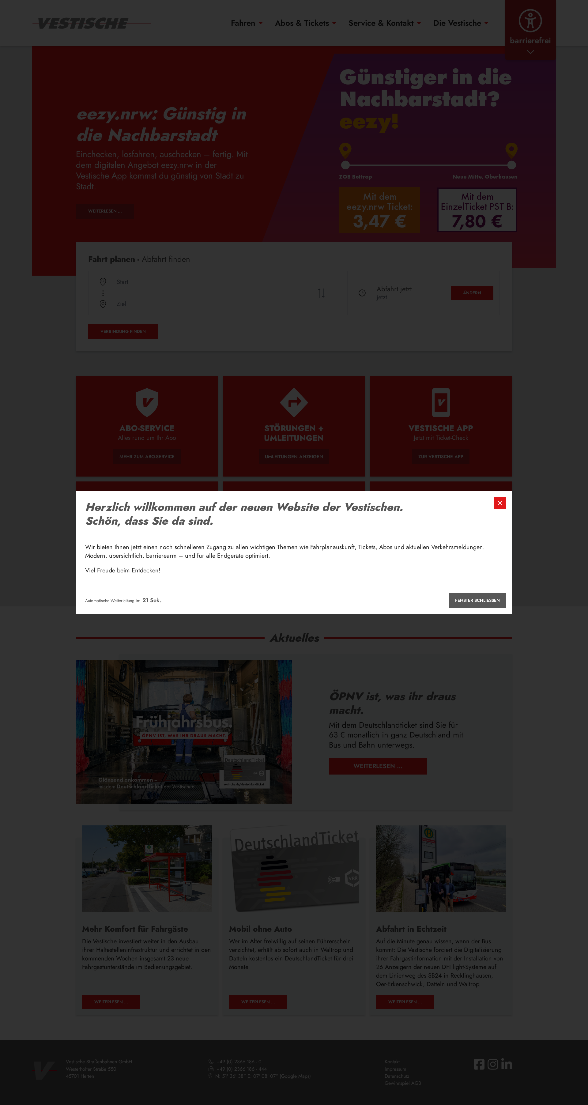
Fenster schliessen (477, 600)
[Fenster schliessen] (500, 503)
